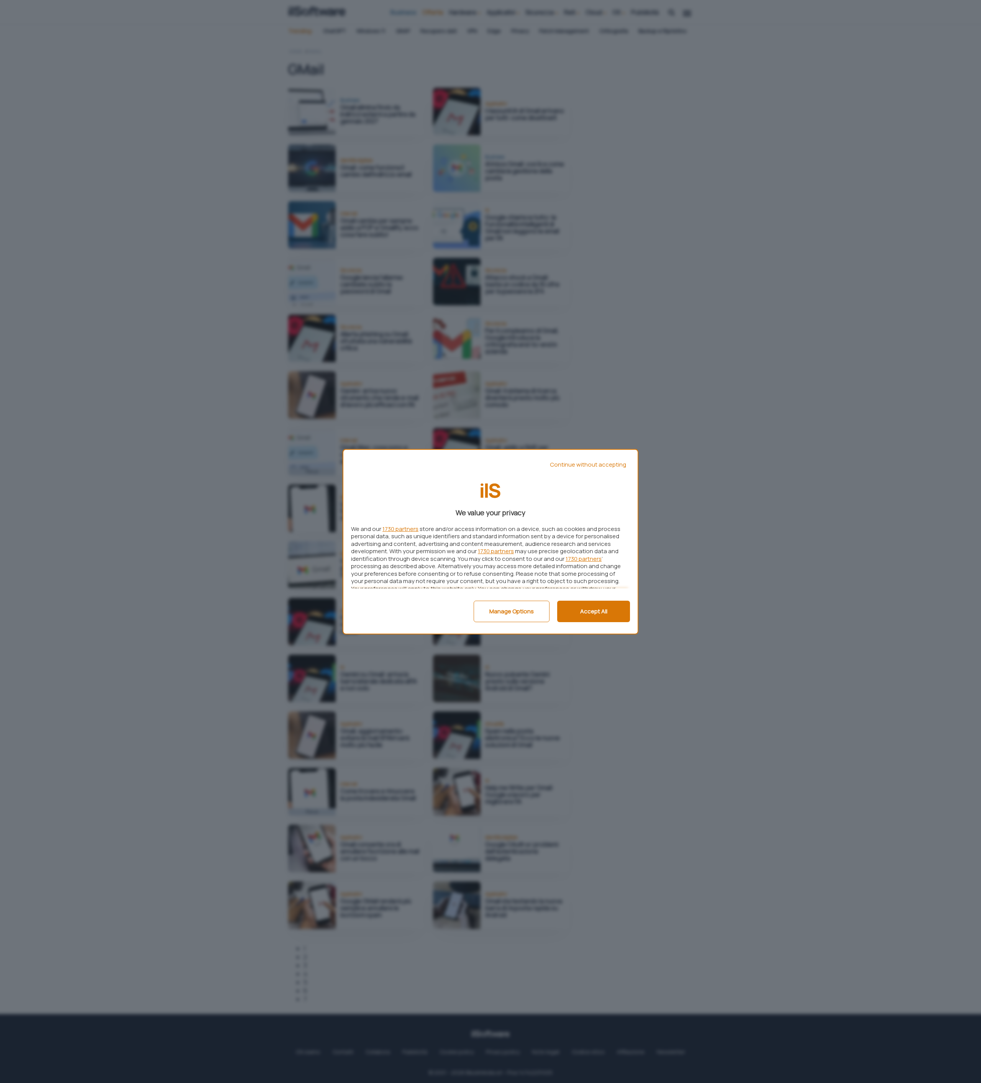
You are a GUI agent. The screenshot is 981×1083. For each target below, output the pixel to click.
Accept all (593, 611)
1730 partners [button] (400, 529)
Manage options (511, 611)
